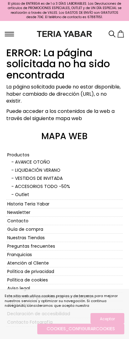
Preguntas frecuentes (31, 246)
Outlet (22, 194)
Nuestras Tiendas (26, 238)
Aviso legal (18, 288)
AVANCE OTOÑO (32, 162)
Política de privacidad (30, 271)
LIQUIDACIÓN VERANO (37, 170)
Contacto (17, 221)
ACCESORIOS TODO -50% (42, 186)
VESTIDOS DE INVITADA (39, 178)
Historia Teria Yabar (28, 204)
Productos (18, 155)
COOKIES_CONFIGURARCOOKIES (81, 329)
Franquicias (19, 254)
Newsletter (18, 212)
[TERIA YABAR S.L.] (64, 33)
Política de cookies (27, 280)
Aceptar (107, 318)
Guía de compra (25, 229)
